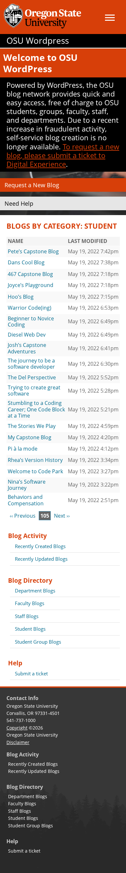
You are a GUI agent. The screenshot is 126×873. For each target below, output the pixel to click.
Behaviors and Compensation (26, 500)
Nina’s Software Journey (27, 485)
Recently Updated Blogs (41, 559)
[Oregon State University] (43, 17)
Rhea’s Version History (35, 460)
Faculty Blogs (29, 603)
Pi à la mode (22, 448)
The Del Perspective (32, 377)
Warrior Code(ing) (29, 307)
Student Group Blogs (38, 641)
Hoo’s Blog (21, 296)
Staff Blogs (26, 616)
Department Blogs (35, 590)
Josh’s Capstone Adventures (27, 348)
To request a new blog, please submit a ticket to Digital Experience (62, 155)
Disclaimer (17, 742)
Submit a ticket (31, 673)
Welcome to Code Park (35, 471)
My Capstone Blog (29, 437)
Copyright (16, 728)
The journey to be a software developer (31, 364)
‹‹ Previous (23, 515)
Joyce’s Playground (30, 285)
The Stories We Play (32, 426)
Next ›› (62, 515)
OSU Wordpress (37, 40)
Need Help (19, 203)
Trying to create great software (34, 390)
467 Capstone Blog (30, 274)
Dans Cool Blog (26, 262)
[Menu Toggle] (109, 17)
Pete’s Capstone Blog (33, 251)
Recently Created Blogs (40, 546)
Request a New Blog (32, 185)
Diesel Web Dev (27, 334)
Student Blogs (30, 629)
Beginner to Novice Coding (31, 321)
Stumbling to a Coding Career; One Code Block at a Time (36, 409)
